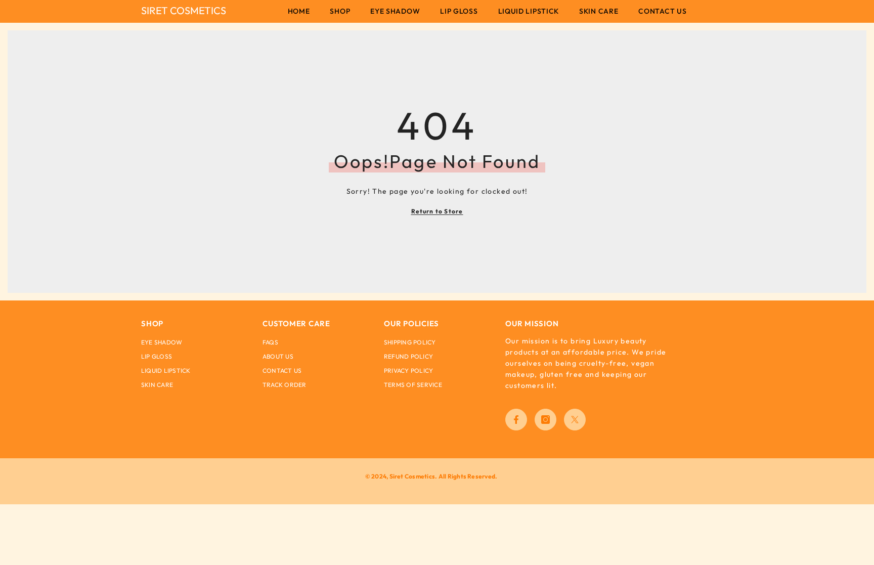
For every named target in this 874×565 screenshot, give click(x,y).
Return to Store (437, 211)
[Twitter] (575, 419)
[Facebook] (516, 419)
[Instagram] (545, 419)
